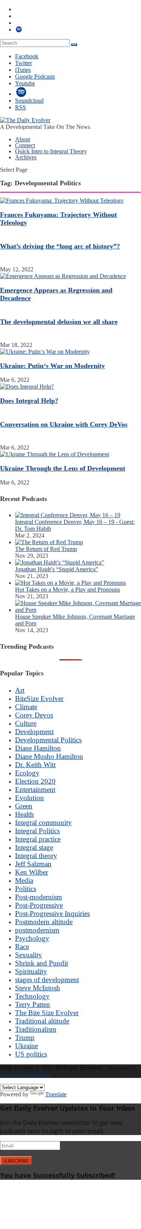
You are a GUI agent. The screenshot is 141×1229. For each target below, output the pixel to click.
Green (23, 806)
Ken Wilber (31, 872)
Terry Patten (32, 1004)
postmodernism (37, 930)
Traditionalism (35, 1029)
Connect (25, 145)
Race (22, 947)
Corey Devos (34, 715)
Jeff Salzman (33, 864)
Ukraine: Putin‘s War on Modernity (52, 365)
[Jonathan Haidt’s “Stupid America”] (59, 562)
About (22, 139)
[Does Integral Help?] (27, 386)
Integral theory (36, 856)
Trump (25, 1037)
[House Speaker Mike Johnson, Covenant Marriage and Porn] (78, 610)
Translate (56, 1094)
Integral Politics (37, 831)
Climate (26, 707)
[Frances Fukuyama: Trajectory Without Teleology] (62, 200)
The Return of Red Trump (46, 549)
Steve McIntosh (37, 988)
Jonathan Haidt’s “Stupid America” (56, 569)
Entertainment (35, 789)
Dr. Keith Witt (35, 765)
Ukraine (26, 1046)
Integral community (43, 822)
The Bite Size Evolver (47, 1013)
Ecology (27, 773)
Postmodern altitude (44, 922)
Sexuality (28, 955)
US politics (31, 1054)
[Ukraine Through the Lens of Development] (54, 454)
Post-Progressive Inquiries (52, 913)
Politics (25, 889)
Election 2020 (35, 781)
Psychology (32, 938)
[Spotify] (21, 94)
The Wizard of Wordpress (25, 1075)
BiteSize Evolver (39, 698)
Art (19, 690)
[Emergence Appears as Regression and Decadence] (63, 276)
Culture (25, 723)
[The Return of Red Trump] (49, 542)
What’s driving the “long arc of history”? (60, 246)
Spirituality (31, 971)
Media (24, 880)
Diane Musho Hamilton (49, 756)
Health (24, 814)
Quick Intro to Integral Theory (51, 151)
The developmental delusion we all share (59, 321)
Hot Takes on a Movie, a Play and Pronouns (67, 589)
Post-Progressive (39, 905)
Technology (32, 996)
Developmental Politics (48, 740)
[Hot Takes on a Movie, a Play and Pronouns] (70, 583)
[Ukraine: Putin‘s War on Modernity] (45, 351)
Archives (25, 157)
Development (34, 732)
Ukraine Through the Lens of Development (62, 468)
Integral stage (34, 847)
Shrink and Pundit (41, 963)
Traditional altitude (42, 1021)
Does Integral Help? (29, 400)
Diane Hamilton (38, 748)
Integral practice (38, 839)
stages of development (47, 980)
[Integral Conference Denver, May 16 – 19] (67, 515)
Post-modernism (38, 897)
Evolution (29, 798)
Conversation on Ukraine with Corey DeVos (63, 424)
